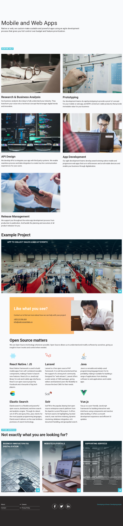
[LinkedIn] (68, 506)
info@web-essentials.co (23, 322)
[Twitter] (61, 506)
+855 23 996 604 (20, 319)
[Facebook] (54, 506)
